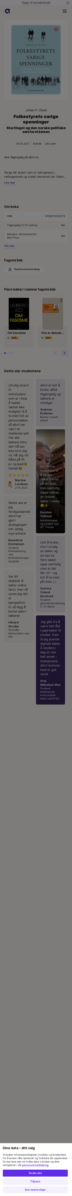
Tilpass (35, 1181)
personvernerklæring (35, 1165)
